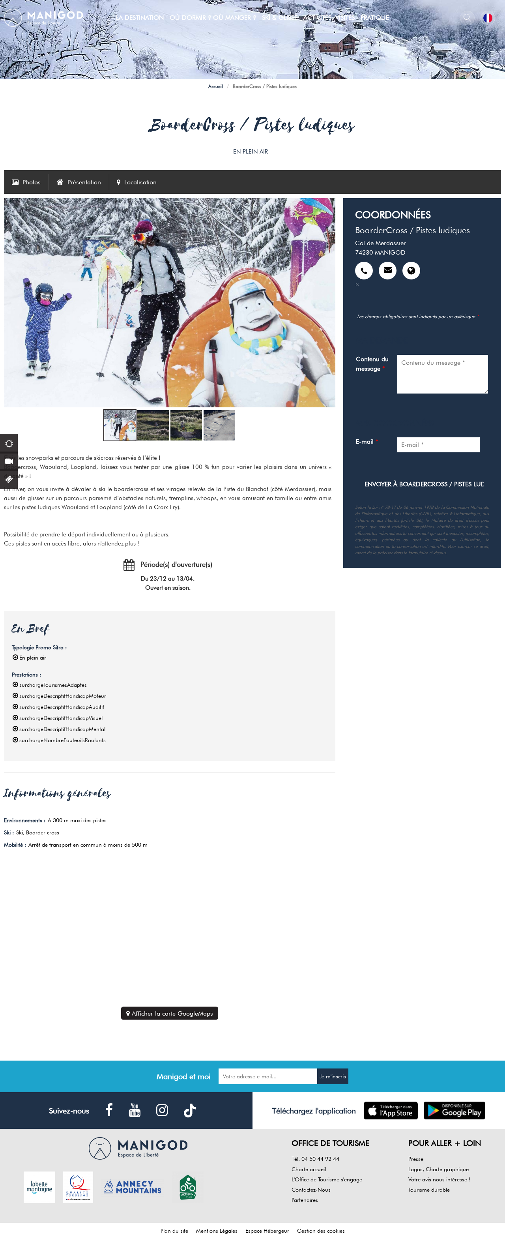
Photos (31, 182)
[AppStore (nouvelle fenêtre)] (391, 1110)
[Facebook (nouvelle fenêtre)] (109, 1110)
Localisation (140, 182)
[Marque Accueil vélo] (188, 1186)
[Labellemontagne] (39, 1186)
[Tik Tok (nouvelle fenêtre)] (190, 1110)
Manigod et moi (184, 1076)
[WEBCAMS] (9, 460)
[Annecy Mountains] (132, 1186)
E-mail (367, 441)
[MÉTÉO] (9, 443)
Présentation (84, 182)
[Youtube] (134, 1110)
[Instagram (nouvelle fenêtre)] (162, 1110)
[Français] (487, 17)
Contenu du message (372, 363)
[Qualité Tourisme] (78, 1186)
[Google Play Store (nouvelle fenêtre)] (455, 1110)
